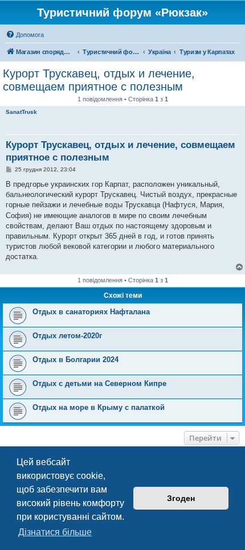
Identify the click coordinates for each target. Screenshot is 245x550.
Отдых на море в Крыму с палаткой (98, 407)
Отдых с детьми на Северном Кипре (99, 383)
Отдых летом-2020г (67, 335)
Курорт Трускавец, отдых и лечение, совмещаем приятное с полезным (99, 80)
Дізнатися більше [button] (55, 532)
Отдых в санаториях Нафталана (91, 311)
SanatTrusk (21, 112)
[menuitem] (25, 35)
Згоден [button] (181, 498)
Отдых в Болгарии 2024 (75, 359)
